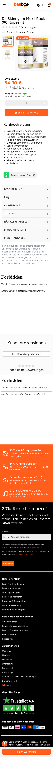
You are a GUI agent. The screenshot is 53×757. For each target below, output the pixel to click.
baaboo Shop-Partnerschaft (15, 630)
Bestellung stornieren (12, 596)
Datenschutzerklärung (25, 554)
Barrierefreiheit (9, 681)
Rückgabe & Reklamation (14, 601)
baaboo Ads (7, 638)
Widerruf (6, 685)
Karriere (6, 655)
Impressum (7, 663)
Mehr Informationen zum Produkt (18, 32)
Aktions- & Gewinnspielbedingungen (19, 676)
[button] (4, 744)
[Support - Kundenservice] (38, 5)
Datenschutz (8, 668)
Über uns (6, 651)
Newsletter (7, 659)
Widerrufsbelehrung (11, 605)
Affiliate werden (9, 621)
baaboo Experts (9, 634)
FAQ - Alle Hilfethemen (13, 584)
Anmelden (8, 563)
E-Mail (5, 531)
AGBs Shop (7, 672)
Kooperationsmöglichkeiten (15, 626)
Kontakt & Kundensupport (14, 609)
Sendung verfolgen (11, 592)
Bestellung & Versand (12, 588)
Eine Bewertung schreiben (26, 354)
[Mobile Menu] (4, 5)
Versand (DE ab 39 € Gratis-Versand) (21, 89)
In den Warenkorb (26, 751)
